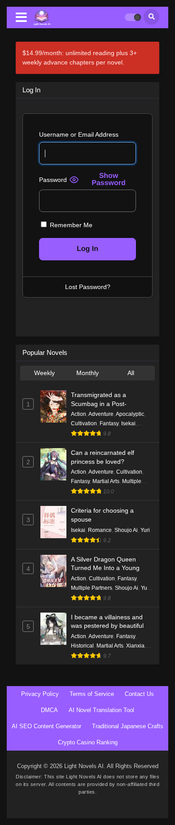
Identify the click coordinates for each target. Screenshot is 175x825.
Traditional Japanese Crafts (127, 726)
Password (53, 179)
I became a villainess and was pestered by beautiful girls (107, 625)
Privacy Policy (40, 694)
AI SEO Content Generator (46, 726)
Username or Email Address (78, 134)
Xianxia (135, 646)
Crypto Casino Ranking (88, 742)
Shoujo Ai (126, 530)
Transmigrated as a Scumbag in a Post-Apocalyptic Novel (99, 403)
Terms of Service (92, 694)
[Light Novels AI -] (42, 18)
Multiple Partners (91, 588)
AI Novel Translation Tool (101, 710)
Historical (82, 646)
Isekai (128, 423)
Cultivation (84, 423)
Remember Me (70, 225)
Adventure (101, 414)
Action (78, 414)
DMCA (49, 710)
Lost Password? (87, 286)
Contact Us (139, 694)
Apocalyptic (130, 414)
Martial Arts (105, 481)
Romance (100, 530)
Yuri (145, 530)
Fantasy (109, 423)
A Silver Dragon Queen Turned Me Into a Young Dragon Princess (105, 568)
